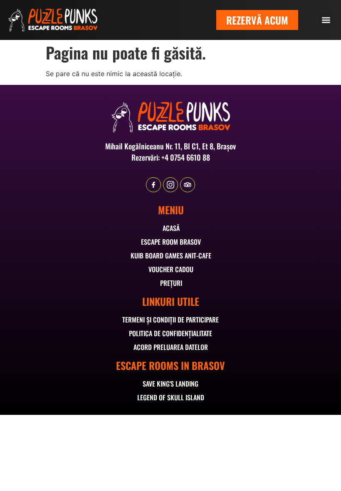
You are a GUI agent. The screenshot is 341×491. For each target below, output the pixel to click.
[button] (326, 20)
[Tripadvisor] (187, 184)
